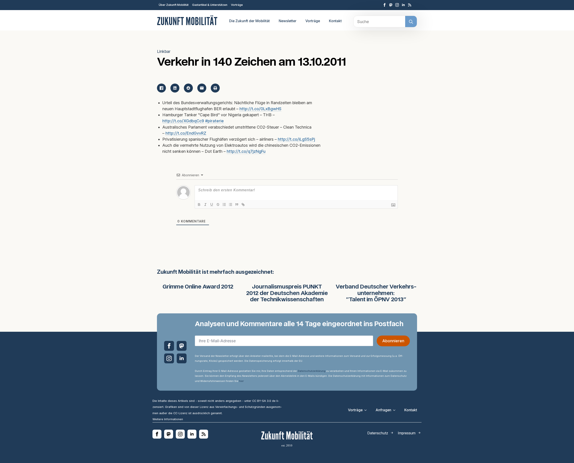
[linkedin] (403, 5)
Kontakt (335, 21)
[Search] (411, 22)
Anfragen (383, 410)
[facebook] (384, 5)
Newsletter (287, 21)
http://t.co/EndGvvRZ (185, 133)
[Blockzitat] (237, 204)
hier (241, 381)
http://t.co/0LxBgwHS (260, 108)
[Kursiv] (205, 204)
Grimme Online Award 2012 (198, 287)
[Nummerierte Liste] (224, 204)
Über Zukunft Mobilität (174, 4)
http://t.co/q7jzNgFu (246, 151)
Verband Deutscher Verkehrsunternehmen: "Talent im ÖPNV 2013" (376, 293)
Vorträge (237, 4)
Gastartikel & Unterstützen (209, 4)
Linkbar (163, 51)
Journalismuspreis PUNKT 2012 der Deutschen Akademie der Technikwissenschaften (287, 293)
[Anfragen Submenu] (395, 410)
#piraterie (214, 120)
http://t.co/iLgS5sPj (296, 139)
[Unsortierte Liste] (230, 204)
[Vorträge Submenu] (367, 410)
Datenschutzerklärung (311, 371)
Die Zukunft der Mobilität (249, 21)
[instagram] (397, 5)
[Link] (243, 204)
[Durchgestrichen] (218, 204)
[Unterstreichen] (212, 204)
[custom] (391, 5)
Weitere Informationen (167, 419)
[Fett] (199, 204)
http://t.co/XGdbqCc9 (183, 120)
